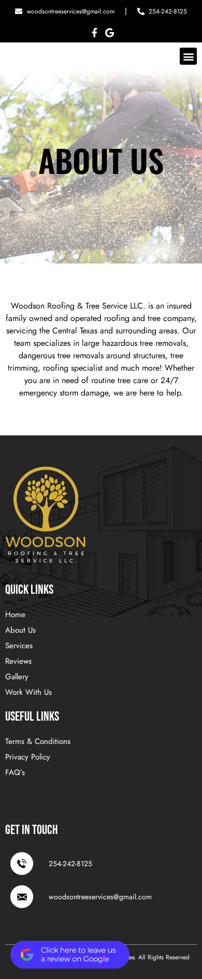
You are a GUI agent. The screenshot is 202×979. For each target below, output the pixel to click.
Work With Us (28, 692)
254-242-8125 (70, 863)
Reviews (18, 661)
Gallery (16, 676)
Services (19, 645)
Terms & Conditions (37, 741)
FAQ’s (15, 772)
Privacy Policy (27, 757)
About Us (20, 630)
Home (15, 614)
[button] (188, 56)
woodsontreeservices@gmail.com (100, 897)
